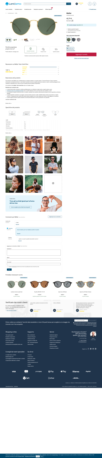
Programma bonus (53, 336)
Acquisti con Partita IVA (32, 340)
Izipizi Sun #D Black (62, 291)
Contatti (29, 364)
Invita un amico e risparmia (55, 340)
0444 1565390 (83, 340)
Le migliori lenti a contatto (11, 354)
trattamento (14, 266)
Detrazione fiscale (31, 338)
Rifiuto (42, 456)
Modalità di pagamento (10, 336)
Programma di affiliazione (55, 342)
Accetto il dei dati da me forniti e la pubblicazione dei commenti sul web (23, 266)
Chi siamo (30, 354)
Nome (8, 257)
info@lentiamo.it (83, 341)
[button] (8, 40)
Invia (9, 269)
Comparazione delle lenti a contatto (13, 360)
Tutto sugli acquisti (9, 334)
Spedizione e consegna (10, 338)
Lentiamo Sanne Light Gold (16, 291)
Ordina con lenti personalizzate (81, 58)
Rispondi (17, 224)
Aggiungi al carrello (81, 54)
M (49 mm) (71, 48)
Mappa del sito (31, 366)
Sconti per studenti (53, 346)
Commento (9, 248)
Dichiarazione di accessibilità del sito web (14, 344)
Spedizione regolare (54, 334)
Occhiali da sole (11, 13)
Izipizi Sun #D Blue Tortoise (85, 291)
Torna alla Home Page (9, 386)
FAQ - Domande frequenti (33, 342)
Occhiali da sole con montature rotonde (15, 90)
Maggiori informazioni (30, 456)
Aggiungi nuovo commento (55, 216)
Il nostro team (30, 356)
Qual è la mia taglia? (71, 50)
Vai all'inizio (16, 386)
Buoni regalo (52, 338)
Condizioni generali (9, 342)
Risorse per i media (31, 358)
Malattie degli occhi (9, 356)
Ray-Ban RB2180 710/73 (39, 291)
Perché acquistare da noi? (33, 362)
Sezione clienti (30, 344)
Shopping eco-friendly (54, 348)
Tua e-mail (9, 262)
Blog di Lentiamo (31, 360)
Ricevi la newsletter (92, 320)
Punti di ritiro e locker (10, 340)
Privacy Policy (21, 456)
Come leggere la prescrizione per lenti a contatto (15, 358)
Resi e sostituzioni (31, 334)
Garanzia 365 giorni (31, 336)
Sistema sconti (53, 344)
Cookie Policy (55, 454)
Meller (16, 13)
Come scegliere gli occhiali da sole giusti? (20, 207)
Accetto (37, 456)
